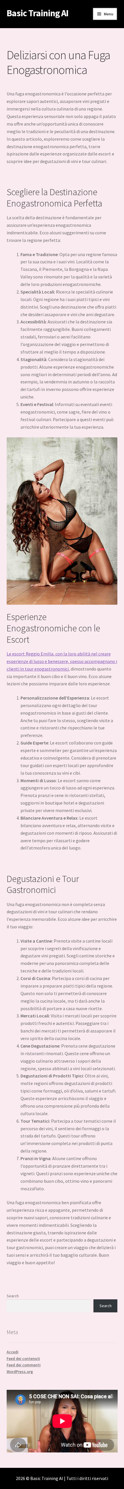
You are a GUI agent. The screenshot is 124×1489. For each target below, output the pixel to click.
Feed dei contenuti (23, 1358)
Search (13, 1295)
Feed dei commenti (24, 1364)
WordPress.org (20, 1371)
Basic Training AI (37, 13)
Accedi (12, 1351)
